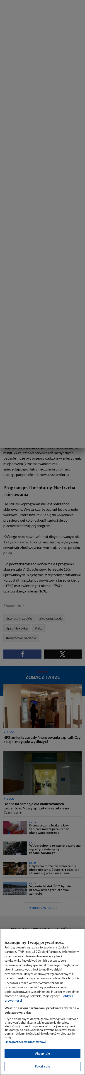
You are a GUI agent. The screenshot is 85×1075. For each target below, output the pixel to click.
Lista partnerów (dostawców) (25, 1042)
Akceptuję (42, 1053)
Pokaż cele (42, 1066)
